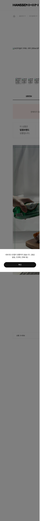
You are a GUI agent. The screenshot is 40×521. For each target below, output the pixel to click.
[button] (20, 264)
